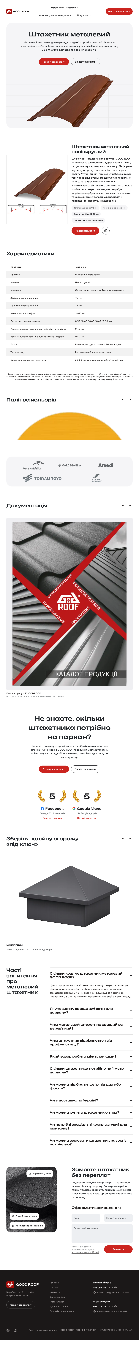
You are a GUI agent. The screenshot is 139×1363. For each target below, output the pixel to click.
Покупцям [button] (82, 15)
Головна (54, 1282)
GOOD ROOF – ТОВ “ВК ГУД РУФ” (78, 1330)
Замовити (118, 1249)
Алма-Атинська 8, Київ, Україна (112, 1311)
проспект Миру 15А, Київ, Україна (113, 1292)
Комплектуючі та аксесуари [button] (54, 15)
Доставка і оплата (60, 1306)
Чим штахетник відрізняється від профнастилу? (81, 1042)
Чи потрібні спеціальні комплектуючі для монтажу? (88, 1126)
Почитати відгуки (52, 818)
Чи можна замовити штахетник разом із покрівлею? (88, 1142)
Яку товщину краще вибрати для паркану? (81, 1010)
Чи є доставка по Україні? (74, 1100)
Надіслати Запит (85, 230)
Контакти (55, 1292)
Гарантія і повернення (62, 1311)
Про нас (54, 1287)
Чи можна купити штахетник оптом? (84, 1112)
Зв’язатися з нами (85, 61)
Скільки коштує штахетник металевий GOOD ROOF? (86, 975)
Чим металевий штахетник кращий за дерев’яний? (86, 1026)
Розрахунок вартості (21, 1304)
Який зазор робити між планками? (83, 1056)
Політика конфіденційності (43, 1330)
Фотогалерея (57, 1301)
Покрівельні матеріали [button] (63, 7)
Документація (57, 1297)
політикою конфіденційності (85, 1252)
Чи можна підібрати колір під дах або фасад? (85, 1086)
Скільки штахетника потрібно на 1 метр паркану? (87, 1070)
